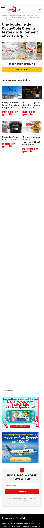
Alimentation (15, 15)
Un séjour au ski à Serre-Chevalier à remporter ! (10, 105)
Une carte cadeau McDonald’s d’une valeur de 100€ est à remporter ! (31, 141)
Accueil (5, 15)
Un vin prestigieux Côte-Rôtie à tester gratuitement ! (31, 105)
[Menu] (3, 9)
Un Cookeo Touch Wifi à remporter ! (10, 138)
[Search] (40, 9)
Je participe (22, 69)
